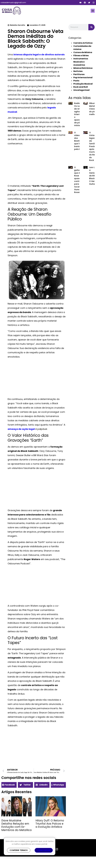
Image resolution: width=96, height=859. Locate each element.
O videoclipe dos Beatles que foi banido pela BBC (79, 140)
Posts (76, 80)
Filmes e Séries (81, 55)
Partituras (78, 74)
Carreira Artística (82, 42)
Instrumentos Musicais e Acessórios (80, 61)
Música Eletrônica (82, 68)
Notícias (77, 71)
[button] (93, 11)
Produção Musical (83, 83)
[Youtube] (80, 2)
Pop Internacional (82, 77)
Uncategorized (81, 90)
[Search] (91, 27)
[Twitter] (89, 2)
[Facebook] (85, 2)
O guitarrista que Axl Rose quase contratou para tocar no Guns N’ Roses (79, 180)
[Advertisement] (37, 165)
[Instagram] (93, 2)
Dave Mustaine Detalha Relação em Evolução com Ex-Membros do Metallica (16, 825)
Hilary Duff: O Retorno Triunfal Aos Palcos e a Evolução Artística (50, 824)
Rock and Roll (80, 86)
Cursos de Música (82, 52)
